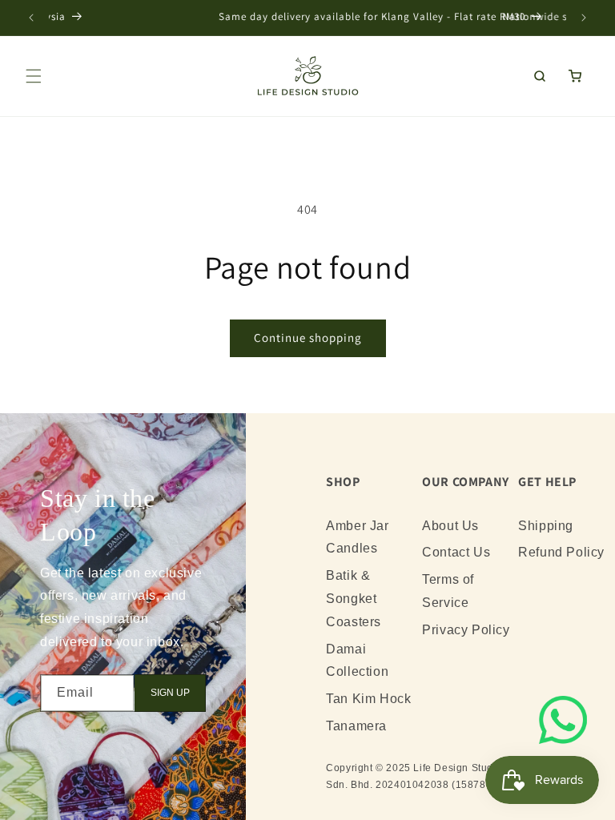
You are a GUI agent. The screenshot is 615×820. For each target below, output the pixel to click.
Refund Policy (561, 552)
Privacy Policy (465, 630)
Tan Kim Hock (368, 698)
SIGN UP (170, 692)
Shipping (545, 526)
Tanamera (356, 726)
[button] (33, 76)
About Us (450, 526)
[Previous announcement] (31, 17)
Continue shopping (308, 337)
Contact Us (456, 552)
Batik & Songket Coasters (353, 599)
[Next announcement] (583, 17)
